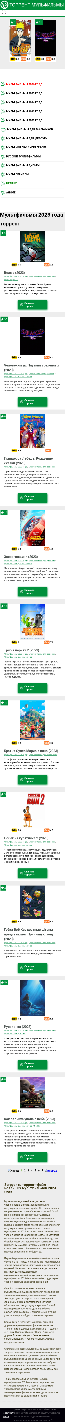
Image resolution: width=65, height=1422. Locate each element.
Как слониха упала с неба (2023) (29, 1119)
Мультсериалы (17, 174)
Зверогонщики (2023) (21, 557)
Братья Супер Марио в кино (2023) (31, 751)
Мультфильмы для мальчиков (30, 129)
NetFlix (37, 1126)
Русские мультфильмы (23, 156)
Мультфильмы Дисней (23, 165)
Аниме (11, 192)
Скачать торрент (29, 305)
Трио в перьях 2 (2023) (21, 650)
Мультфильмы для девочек (26, 138)
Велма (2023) (14, 273)
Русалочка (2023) (18, 1027)
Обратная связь (8, 1415)
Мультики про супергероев (26, 147)
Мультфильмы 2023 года (24, 111)
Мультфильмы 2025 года (24, 93)
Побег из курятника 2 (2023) (26, 838)
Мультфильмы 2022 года (24, 120)
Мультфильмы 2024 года (24, 102)
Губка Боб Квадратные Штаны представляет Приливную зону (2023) (29, 934)
